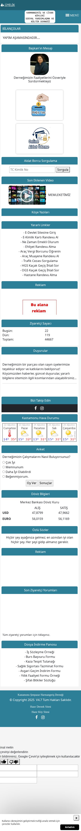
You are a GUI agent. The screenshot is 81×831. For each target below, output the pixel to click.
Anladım (70, 827)
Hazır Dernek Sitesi (40, 706)
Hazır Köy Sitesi (40, 712)
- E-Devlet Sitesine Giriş (39, 232)
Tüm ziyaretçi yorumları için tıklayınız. (26, 635)
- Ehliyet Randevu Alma (40, 247)
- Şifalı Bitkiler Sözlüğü (39, 680)
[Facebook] (36, 408)
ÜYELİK (9, 5)
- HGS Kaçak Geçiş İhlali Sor (39, 265)
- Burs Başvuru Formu (39, 657)
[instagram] (42, 408)
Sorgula (62, 170)
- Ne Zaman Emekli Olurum (40, 242)
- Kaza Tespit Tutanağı (39, 661)
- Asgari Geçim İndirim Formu (39, 671)
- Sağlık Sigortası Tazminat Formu (39, 666)
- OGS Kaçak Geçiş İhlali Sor (39, 270)
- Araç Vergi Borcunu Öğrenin (40, 251)
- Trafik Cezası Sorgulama (40, 261)
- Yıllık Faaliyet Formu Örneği (39, 675)
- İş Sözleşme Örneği (39, 652)
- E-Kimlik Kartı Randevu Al (39, 237)
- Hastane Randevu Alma (39, 275)
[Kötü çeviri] (14, 762)
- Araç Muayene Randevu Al (39, 256)
